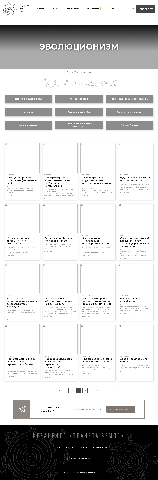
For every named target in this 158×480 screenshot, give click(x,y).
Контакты (100, 447)
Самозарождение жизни (78, 123)
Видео (70, 447)
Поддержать (146, 8)
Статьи (54, 9)
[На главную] (16, 9)
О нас (84, 447)
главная (39, 9)
